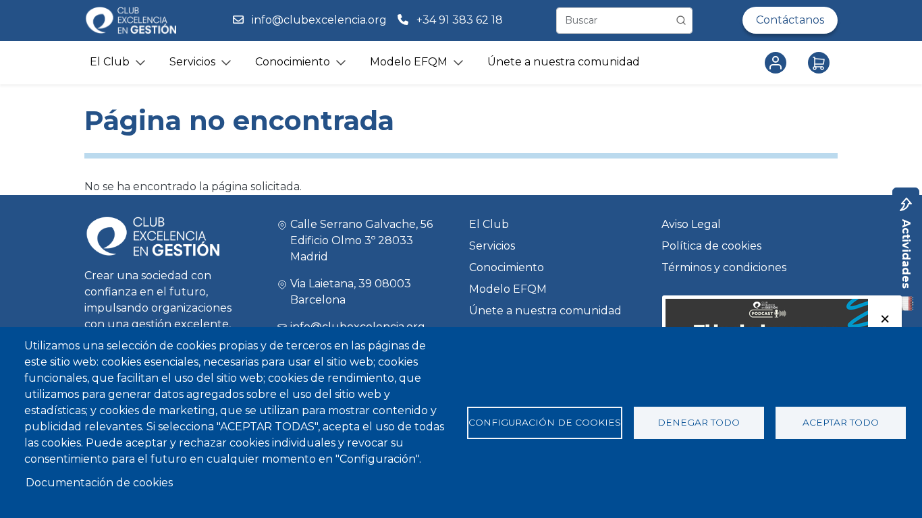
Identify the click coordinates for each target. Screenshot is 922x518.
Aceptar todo (841, 422)
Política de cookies (711, 245)
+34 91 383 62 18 (461, 19)
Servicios (492, 245)
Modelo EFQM (508, 289)
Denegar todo (698, 422)
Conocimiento (506, 267)
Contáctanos (790, 19)
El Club (489, 224)
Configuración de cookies (544, 422)
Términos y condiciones (723, 267)
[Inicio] (130, 20)
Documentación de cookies (99, 482)
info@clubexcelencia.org (319, 19)
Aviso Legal (691, 224)
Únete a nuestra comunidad (563, 61)
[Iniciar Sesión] (778, 63)
